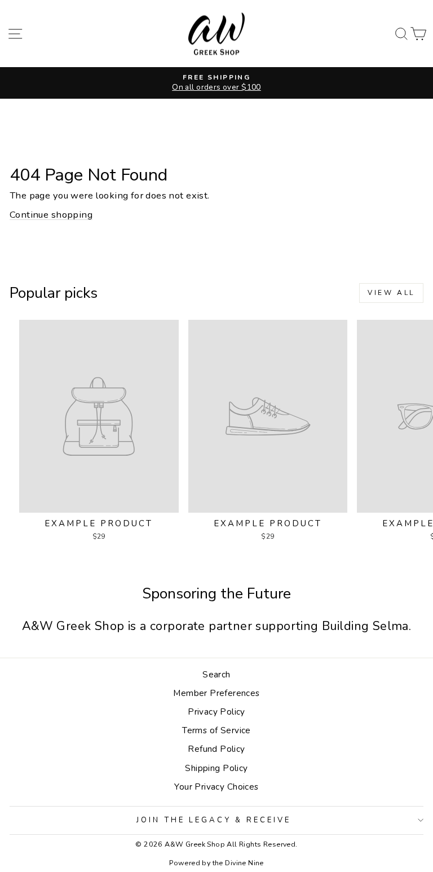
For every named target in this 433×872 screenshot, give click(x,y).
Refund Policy (216, 749)
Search (216, 674)
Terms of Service (216, 730)
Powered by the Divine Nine (216, 862)
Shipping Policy (216, 768)
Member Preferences (216, 693)
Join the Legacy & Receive (213, 820)
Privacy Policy (216, 711)
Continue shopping (51, 214)
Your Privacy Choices (216, 786)
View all (391, 292)
